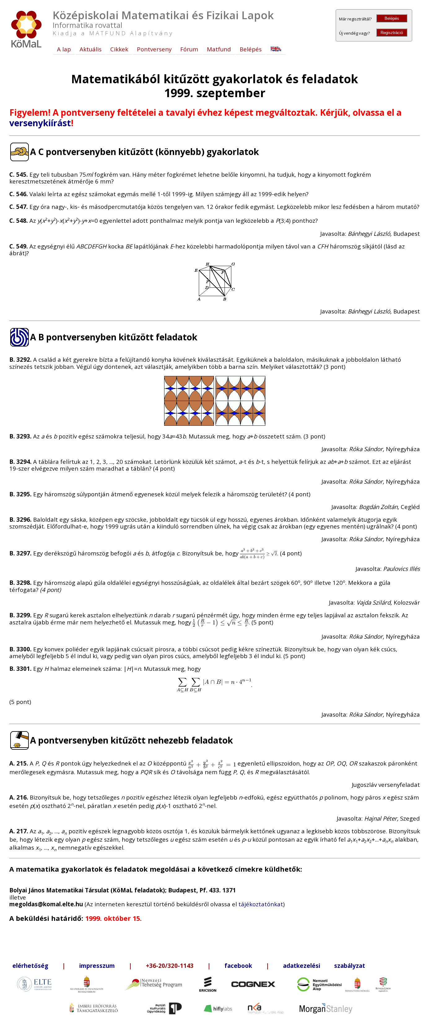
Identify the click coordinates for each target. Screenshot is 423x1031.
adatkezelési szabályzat (324, 965)
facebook (238, 965)
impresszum (97, 965)
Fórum (189, 49)
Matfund (219, 49)
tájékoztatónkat (260, 904)
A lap (64, 49)
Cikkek (119, 49)
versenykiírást (40, 123)
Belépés (392, 18)
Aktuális (91, 49)
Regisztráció (392, 32)
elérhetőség (30, 965)
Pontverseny (154, 49)
